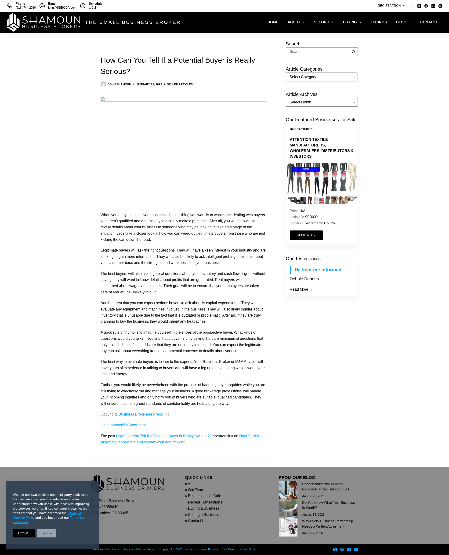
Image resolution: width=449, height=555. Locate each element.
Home (273, 22)
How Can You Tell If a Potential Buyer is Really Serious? (163, 436)
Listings (379, 22)
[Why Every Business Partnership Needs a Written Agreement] (288, 527)
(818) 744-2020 (26, 7)
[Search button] (353, 51)
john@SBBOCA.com (62, 7)
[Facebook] (426, 6)
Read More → (301, 289)
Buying (350, 22)
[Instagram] (440, 6)
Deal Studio (249, 549)
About (294, 22)
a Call (93, 7)
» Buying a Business (202, 508)
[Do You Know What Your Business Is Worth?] (288, 508)
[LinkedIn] (433, 6)
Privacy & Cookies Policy (139, 549)
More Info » (306, 235)
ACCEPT (24, 533)
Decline (47, 533)
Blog (401, 22)
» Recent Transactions (203, 502)
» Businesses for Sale (203, 496)
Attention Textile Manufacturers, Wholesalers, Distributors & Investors (322, 148)
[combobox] (317, 51)
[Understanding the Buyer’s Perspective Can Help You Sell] (288, 490)
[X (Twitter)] (419, 6)
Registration (389, 5)
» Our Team (194, 490)
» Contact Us (195, 521)
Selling (321, 22)
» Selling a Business (202, 515)
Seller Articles (180, 84)
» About (191, 484)
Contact (428, 22)
